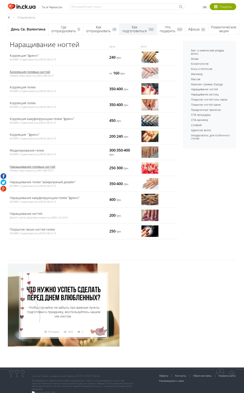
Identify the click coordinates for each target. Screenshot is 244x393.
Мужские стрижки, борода (207, 84)
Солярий (196, 125)
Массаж (195, 79)
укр (205, 6)
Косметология (199, 64)
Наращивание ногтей (204, 89)
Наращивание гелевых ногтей (32, 166)
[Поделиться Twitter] (3, 182)
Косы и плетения (201, 69)
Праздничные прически (206, 110)
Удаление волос (201, 130)
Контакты (180, 375)
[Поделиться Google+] (3, 189)
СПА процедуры (201, 115)
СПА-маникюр (199, 120)
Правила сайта (227, 375)
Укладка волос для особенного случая (210, 136)
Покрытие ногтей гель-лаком (209, 99)
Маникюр (197, 74)
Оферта (163, 375)
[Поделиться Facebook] (3, 176)
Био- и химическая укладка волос (207, 52)
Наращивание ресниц (204, 94)
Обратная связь (202, 375)
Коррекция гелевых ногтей (30, 71)
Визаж (194, 59)
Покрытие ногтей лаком (206, 104)
